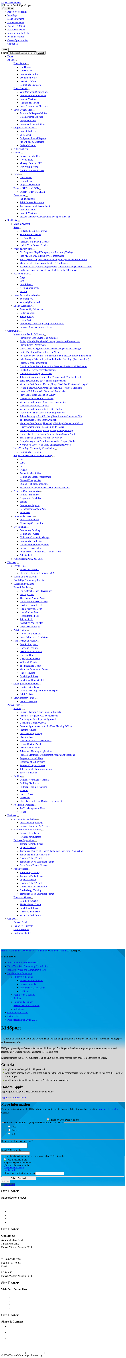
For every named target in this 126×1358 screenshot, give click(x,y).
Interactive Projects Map (31, 623)
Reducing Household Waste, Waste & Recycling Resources (48, 270)
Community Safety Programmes (35, 476)
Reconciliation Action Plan (33, 509)
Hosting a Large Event (31, 605)
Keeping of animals (29, 288)
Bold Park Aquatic (29, 644)
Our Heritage (26, 70)
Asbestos (24, 790)
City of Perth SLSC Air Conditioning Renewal (42, 412)
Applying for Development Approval (38, 719)
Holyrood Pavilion (29, 648)
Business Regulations (30, 833)
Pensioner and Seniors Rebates (34, 241)
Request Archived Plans (31, 758)
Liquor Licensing (28, 847)
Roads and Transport (24, 804)
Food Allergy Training (30, 890)
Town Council (21, 88)
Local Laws (25, 134)
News (16, 174)
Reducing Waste (27, 313)
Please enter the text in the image (19, 1173)
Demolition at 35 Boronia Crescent (36, 398)
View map (6, 1253)
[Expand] (15, 60)
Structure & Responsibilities (33, 113)
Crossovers (25, 797)
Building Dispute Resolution (33, 787)
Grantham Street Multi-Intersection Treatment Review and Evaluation (53, 366)
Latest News (26, 177)
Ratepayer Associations (31, 548)
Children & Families (29, 494)
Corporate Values (28, 120)
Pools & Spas (26, 794)
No (13, 1133)
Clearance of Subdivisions (32, 762)
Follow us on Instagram (22, 1338)
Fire (22, 459)
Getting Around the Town (26, 683)
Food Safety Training (30, 872)
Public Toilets (26, 694)
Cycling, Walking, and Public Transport (39, 690)
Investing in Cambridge (25, 819)
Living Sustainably (23, 305)
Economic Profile (28, 77)
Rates (16, 227)
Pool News (12, 1215)
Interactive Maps (28, 81)
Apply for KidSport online (14, 1097)
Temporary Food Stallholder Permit (37, 861)
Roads (23, 811)
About (10, 60)
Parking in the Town (29, 687)
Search (4, 52)
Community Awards (29, 533)
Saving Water (26, 320)
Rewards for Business (30, 837)
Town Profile (20, 63)
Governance (19, 195)
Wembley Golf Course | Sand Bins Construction (43, 402)
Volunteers (25, 512)
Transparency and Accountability (36, 206)
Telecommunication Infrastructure (36, 769)
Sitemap (49, 1352)
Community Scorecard (30, 85)
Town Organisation (23, 109)
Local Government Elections (33, 106)
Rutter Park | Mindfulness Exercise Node (39, 352)
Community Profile (29, 74)
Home (4, 950)
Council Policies (27, 131)
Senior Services (14, 1218)
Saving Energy (27, 316)
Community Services (24, 516)
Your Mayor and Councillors (33, 92)
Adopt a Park (26, 555)
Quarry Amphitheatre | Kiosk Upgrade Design (42, 427)
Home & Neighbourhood (26, 295)
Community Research (30, 452)
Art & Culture (20, 630)
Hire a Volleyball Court (31, 608)
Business (11, 815)
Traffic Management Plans (32, 808)
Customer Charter (22, 933)
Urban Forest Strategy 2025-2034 (36, 373)
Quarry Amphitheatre (30, 658)
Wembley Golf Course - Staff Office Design (41, 409)
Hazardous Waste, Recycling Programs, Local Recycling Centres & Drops (56, 266)
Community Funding (30, 530)
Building (18, 776)
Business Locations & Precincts (35, 826)
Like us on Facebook (21, 1326)
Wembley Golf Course (30, 915)
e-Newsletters (26, 181)
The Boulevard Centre (30, 665)
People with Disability (30, 498)
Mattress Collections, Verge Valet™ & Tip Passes (43, 263)
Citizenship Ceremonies (31, 523)
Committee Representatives (33, 95)
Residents (12, 220)
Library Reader (14, 1211)
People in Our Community (26, 491)
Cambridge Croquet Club (32, 680)
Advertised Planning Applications (36, 751)
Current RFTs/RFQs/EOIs (32, 191)
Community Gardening (31, 541)
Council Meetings (28, 99)
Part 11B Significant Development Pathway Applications (47, 754)
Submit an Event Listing (25, 576)
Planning (18, 708)
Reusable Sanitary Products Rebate (37, 327)
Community (13, 330)
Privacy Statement (35, 1352)
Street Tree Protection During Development (41, 801)
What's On (19, 566)
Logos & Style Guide (30, 184)
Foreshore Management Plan (33, 363)
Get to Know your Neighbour (34, 544)
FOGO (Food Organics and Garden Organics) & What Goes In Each (53, 259)
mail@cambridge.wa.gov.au (21, 1266)
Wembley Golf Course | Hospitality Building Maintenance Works (51, 423)
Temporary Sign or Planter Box (35, 854)
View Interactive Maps (24, 698)
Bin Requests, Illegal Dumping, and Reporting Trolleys (46, 252)
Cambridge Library (29, 676)
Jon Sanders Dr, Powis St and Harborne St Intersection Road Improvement (56, 355)
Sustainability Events (24, 583)
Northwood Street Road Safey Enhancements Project (45, 444)
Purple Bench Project (30, 626)
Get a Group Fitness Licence (33, 601)
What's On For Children (31, 980)
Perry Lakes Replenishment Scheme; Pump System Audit (47, 434)
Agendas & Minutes (29, 102)
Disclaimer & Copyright (13, 1352)
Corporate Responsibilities (32, 124)
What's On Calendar (29, 569)
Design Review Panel (30, 744)
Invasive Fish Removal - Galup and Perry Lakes (43, 391)
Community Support (29, 505)
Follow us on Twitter (21, 1332)
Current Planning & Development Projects (40, 712)
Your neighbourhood (30, 302)
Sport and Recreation (108, 1109)
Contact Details (21, 922)
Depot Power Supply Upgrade (34, 405)
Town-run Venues (22, 897)
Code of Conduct (28, 145)
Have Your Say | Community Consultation (34, 448)
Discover (11, 562)
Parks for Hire (26, 655)
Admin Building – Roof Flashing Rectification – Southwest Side (51, 416)
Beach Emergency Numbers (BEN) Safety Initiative (45, 487)
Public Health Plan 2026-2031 (28, 559)
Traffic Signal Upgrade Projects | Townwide (41, 437)
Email (11, 1150)
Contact (11, 918)
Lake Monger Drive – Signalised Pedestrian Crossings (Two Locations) (54, 359)
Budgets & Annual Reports (33, 138)
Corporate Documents (24, 127)
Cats (22, 281)
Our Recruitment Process (32, 170)
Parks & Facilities (22, 587)
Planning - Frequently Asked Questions (39, 715)
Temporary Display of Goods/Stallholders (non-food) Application (51, 851)
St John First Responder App (34, 484)
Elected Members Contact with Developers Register (45, 216)
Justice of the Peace (29, 519)
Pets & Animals (21, 273)
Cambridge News (15, 1208)
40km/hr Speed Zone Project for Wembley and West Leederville (51, 377)
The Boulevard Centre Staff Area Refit (38, 420)
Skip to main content (11, 2)
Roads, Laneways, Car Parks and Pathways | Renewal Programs (51, 387)
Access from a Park (29, 615)
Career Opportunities (30, 156)
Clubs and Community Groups (34, 537)
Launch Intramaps (28, 701)
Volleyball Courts (28, 662)
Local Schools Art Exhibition (34, 637)
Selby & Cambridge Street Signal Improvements (43, 380)
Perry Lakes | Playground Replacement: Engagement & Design (50, 348)
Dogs (22, 277)
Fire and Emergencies (30, 480)
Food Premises (21, 868)
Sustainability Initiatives (31, 309)
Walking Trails (27, 594)
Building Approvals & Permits (34, 779)
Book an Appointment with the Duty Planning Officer (46, 726)
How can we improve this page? (17, 1141)
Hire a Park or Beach (30, 612)
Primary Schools (28, 984)
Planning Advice (28, 729)
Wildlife (23, 291)
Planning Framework (30, 747)
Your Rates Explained (30, 234)
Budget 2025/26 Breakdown (33, 231)
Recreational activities (30, 473)
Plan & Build (13, 705)
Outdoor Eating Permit (31, 858)
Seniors (23, 501)
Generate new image (14, 1167)
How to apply (26, 159)
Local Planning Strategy (31, 733)
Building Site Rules (29, 783)
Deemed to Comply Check (33, 722)
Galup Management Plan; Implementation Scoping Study (47, 441)
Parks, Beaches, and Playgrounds (36, 591)
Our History (25, 67)
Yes (14, 1126)
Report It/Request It (23, 926)
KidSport (24, 991)
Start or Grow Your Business (27, 829)
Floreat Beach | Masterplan (33, 345)
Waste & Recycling (23, 248)
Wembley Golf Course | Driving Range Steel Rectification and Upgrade (54, 384)
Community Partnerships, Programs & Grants (42, 323)
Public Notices (21, 149)
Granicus (47, 1355)
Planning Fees (26, 737)
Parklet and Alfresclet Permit (33, 886)
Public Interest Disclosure (32, 202)
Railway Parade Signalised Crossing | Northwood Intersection (50, 341)
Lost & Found (26, 284)
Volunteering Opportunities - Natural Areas (40, 551)
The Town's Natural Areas (32, 598)
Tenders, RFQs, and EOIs (26, 188)
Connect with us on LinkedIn (25, 1345)
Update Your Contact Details (33, 245)
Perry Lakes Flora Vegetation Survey (37, 394)
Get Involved (20, 526)
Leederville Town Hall (31, 651)
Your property (26, 298)
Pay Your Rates (27, 238)
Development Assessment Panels (35, 740)
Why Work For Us (29, 166)
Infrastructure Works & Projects (29, 334)
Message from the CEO (31, 163)
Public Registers (27, 199)
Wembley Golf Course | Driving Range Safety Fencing (46, 430)
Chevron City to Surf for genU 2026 (37, 573)
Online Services (21, 929)
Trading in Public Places (31, 844)
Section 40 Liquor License (32, 765)
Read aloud (9, 1170)
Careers (17, 152)
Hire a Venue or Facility (25, 640)
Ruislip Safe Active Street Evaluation (38, 370)
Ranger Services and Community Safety (33, 455)
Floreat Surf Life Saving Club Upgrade (39, 338)
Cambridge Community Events (29, 580)
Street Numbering (28, 772)
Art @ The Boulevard (30, 633)
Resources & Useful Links (32, 987)
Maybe (15, 1130)
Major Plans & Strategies (32, 142)
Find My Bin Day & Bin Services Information (42, 255)
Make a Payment (22, 224)
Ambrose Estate (27, 672)
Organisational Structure (31, 116)
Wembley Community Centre (34, 669)
